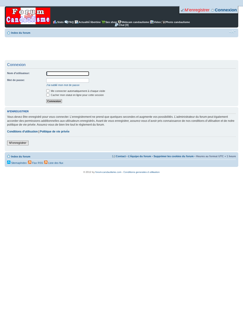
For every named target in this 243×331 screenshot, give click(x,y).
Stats (60, 22)
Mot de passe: (16, 80)
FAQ (71, 22)
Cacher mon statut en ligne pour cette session (77, 95)
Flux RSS (37, 162)
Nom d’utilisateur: (18, 73)
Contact (121, 156)
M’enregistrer (197, 10)
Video (157, 22)
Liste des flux (55, 162)
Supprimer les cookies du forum (174, 156)
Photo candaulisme (178, 22)
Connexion (226, 10)
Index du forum (20, 32)
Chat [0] (124, 25)
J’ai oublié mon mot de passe (62, 85)
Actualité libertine (90, 22)
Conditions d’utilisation (22, 131)
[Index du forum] (28, 16)
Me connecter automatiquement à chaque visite (77, 91)
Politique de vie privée (55, 131)
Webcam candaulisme (135, 22)
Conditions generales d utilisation (141, 172)
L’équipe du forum (139, 156)
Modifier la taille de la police (232, 32)
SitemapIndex (18, 162)
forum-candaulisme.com (108, 172)
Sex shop (111, 22)
